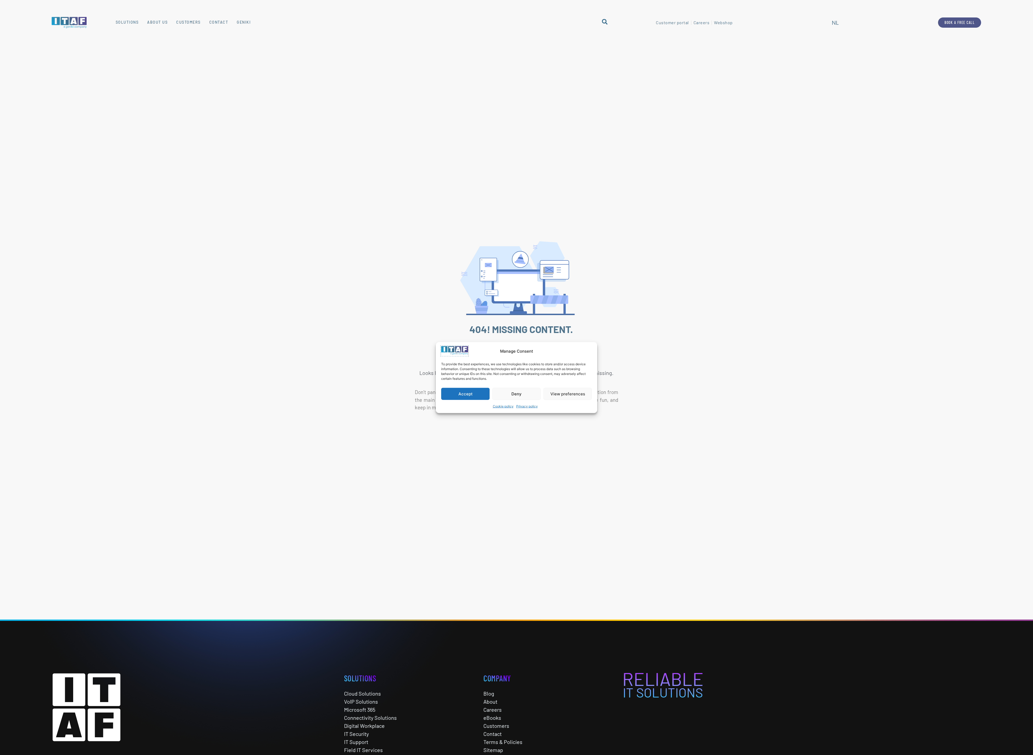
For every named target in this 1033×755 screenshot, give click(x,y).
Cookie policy (503, 406)
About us (157, 22)
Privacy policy (527, 406)
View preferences (567, 393)
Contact (218, 22)
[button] (605, 21)
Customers (188, 22)
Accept (465, 393)
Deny (516, 393)
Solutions (127, 22)
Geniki (244, 22)
